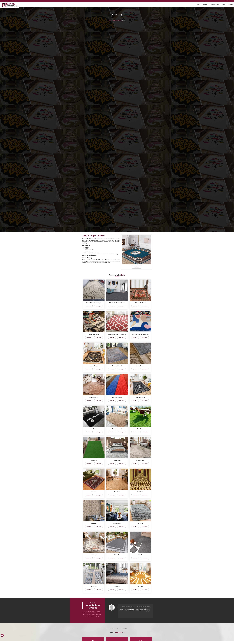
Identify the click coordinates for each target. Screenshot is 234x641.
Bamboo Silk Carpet (117, 365)
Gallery (223, 4)
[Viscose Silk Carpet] (94, 384)
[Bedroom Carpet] (117, 447)
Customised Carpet (140, 397)
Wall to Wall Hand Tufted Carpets (93, 302)
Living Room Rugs (140, 460)
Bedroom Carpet (117, 460)
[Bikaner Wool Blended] (94, 321)
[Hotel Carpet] (140, 479)
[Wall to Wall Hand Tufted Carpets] (94, 290)
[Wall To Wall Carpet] (117, 510)
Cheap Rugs (117, 586)
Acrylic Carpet (94, 365)
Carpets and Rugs (214, 4)
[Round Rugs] (140, 573)
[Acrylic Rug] (136, 249)
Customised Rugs (94, 428)
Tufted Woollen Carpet (140, 302)
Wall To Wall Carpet (117, 523)
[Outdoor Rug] (117, 542)
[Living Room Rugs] (140, 447)
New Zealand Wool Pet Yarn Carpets (140, 334)
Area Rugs (93, 554)
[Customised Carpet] (140, 384)
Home (198, 4)
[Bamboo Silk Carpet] (117, 353)
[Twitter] (228, 1)
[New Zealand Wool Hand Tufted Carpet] (117, 321)
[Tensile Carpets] (140, 353)
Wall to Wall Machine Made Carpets (117, 302)
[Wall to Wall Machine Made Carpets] (117, 290)
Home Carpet (117, 491)
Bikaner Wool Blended (94, 334)
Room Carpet (94, 491)
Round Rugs (140, 586)
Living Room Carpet (117, 428)
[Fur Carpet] (140, 510)
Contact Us (230, 4)
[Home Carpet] (117, 479)
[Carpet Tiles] (140, 542)
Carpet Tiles (140, 554)
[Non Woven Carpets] (117, 384)
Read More (89, 306)
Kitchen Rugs (94, 586)
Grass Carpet (140, 428)
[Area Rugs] (94, 542)
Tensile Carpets (140, 365)
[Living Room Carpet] (117, 416)
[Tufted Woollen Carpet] (140, 290)
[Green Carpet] (94, 447)
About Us (205, 4)
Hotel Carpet (140, 491)
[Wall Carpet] (94, 510)
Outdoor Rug (117, 554)
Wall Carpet (93, 523)
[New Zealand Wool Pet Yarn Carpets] (140, 321)
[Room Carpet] (94, 479)
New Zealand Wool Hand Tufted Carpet (117, 334)
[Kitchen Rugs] (94, 573)
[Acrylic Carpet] (94, 353)
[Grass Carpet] (140, 416)
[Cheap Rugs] (117, 573)
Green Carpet (94, 460)
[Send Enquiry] (2, 635)
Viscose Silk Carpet (93, 397)
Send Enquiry (136, 266)
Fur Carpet (140, 523)
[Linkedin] (230, 1)
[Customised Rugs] (94, 416)
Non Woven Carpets (117, 397)
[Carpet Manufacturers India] (10, 4)
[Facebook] (226, 1)
